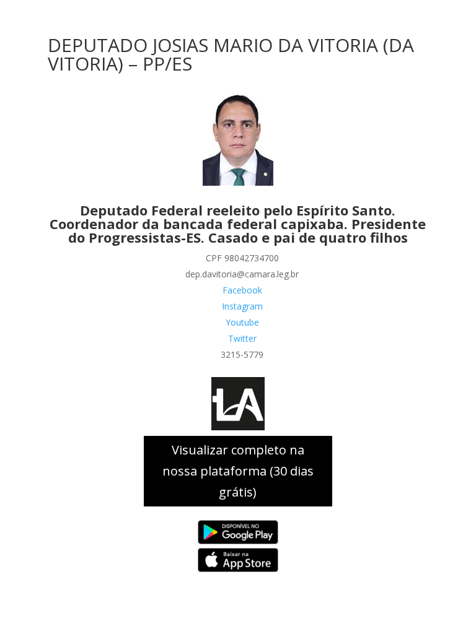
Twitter (242, 338)
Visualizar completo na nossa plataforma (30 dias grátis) (238, 470)
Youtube (242, 322)
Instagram (242, 306)
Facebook (242, 290)
